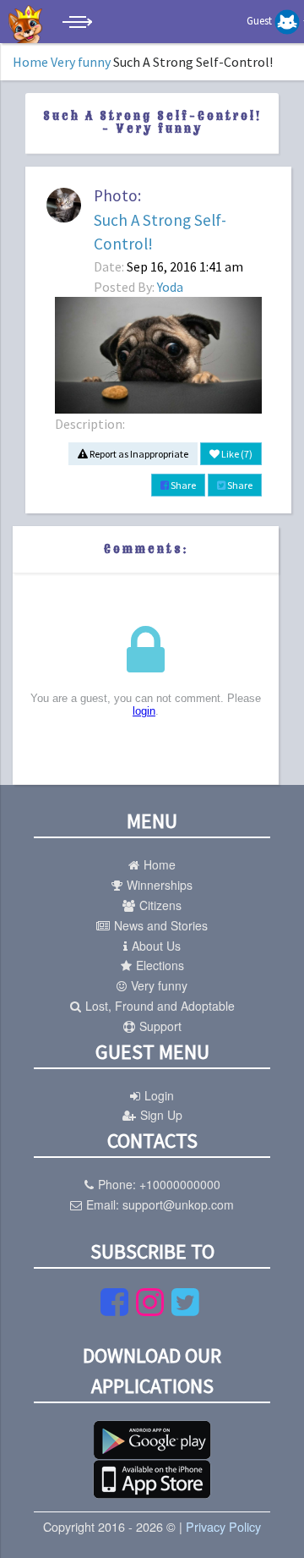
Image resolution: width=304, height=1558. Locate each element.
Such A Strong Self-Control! (160, 232)
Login (159, 1095)
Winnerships (160, 884)
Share (182, 485)
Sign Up (161, 1114)
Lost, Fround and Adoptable (160, 1005)
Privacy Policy (223, 1526)
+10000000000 (179, 1184)
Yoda (170, 286)
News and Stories (161, 925)
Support (160, 1026)
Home (30, 61)
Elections (160, 965)
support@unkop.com (178, 1204)
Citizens (160, 905)
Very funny (81, 61)
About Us (156, 945)
